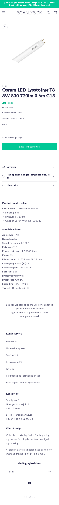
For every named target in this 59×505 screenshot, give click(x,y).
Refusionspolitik (14, 362)
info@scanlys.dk (24, 414)
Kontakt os (11, 341)
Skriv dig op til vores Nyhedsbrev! (23, 382)
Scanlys (32, 497)
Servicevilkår (12, 355)
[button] (3, 12)
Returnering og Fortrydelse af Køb (23, 375)
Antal (4, 124)
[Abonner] (49, 471)
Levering (10, 369)
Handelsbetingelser (15, 348)
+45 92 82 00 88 (23, 418)
